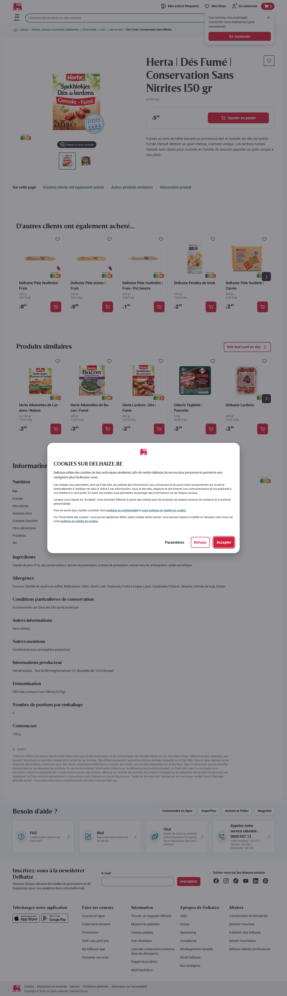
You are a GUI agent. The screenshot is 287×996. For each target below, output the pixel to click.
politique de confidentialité (122, 510)
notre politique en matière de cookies (164, 510)
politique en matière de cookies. (79, 521)
